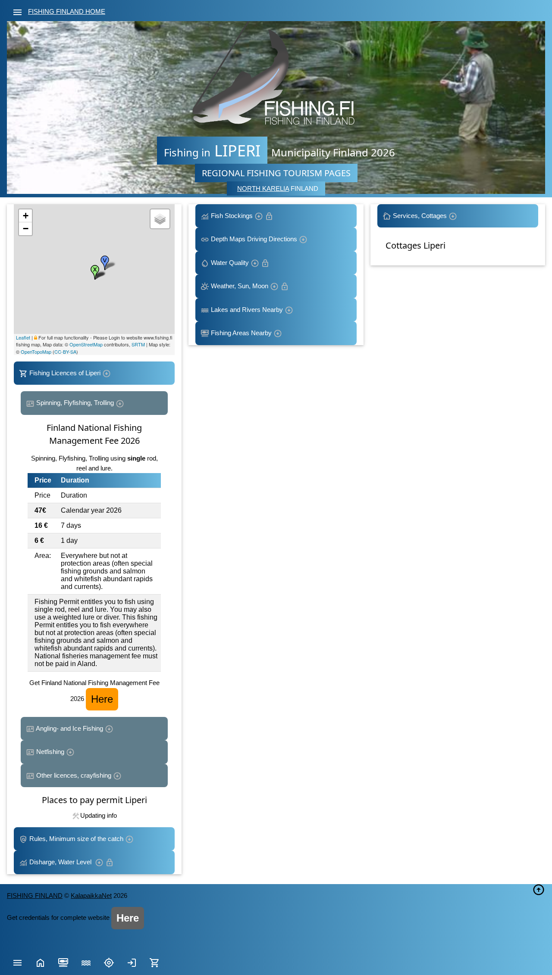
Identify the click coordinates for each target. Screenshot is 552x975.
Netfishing (50, 751)
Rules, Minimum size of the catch (76, 838)
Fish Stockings (231, 215)
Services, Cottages (419, 215)
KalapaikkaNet (91, 895)
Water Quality (230, 262)
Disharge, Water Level (61, 862)
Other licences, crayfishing (73, 775)
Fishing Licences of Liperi (65, 373)
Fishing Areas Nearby (241, 332)
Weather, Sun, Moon (239, 286)
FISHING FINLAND (35, 895)
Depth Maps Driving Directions (254, 239)
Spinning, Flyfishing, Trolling (75, 402)
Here (102, 699)
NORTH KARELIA (263, 188)
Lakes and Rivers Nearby (247, 309)
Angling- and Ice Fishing (69, 728)
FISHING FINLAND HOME (66, 11)
